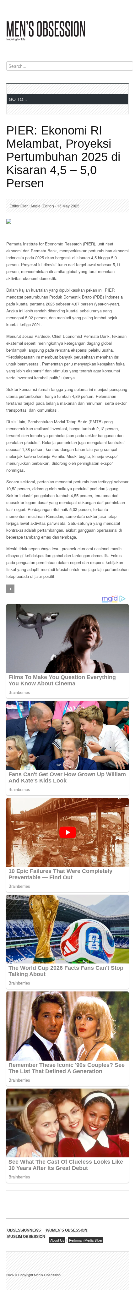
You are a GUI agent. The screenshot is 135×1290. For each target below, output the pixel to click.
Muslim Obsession (26, 1236)
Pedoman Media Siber (85, 1240)
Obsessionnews (24, 1230)
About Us (57, 1240)
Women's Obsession (66, 1230)
